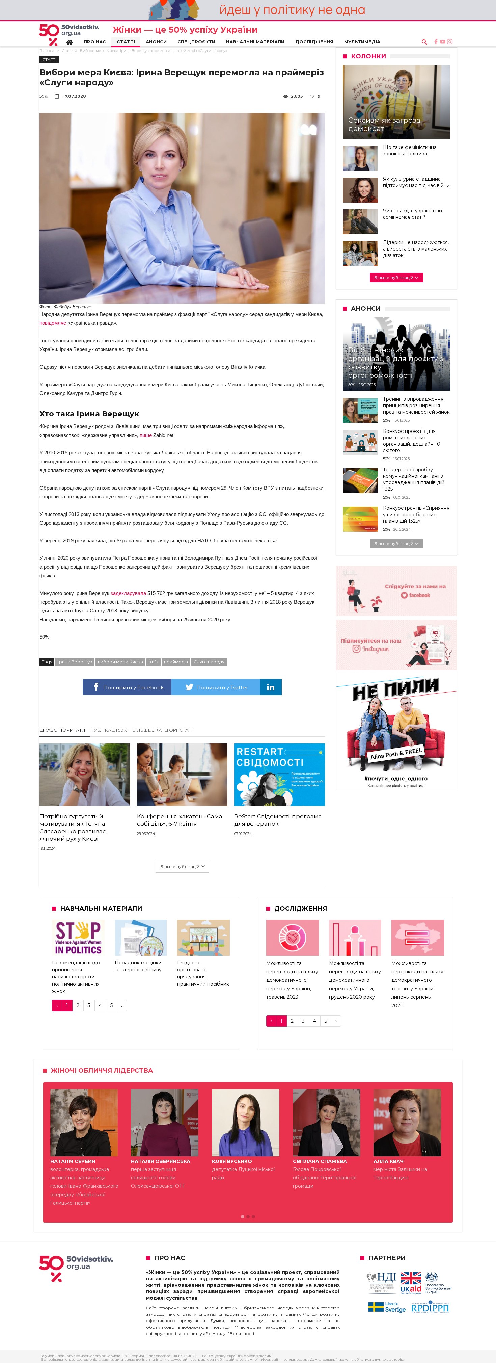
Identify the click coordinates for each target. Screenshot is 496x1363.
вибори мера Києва (120, 661)
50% (43, 96)
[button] (242, 1217)
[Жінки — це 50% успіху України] (69, 35)
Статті (67, 50)
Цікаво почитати (62, 730)
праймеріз (176, 661)
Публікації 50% (109, 730)
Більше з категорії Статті (164, 730)
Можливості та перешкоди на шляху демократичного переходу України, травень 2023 (292, 980)
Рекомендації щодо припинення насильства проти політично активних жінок (76, 977)
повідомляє (52, 323)
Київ (153, 661)
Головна (46, 50)
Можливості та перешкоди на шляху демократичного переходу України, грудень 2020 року (355, 980)
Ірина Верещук (75, 661)
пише (146, 435)
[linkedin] (271, 687)
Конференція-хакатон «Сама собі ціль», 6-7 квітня (179, 820)
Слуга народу (209, 661)
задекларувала (128, 593)
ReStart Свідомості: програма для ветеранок (278, 820)
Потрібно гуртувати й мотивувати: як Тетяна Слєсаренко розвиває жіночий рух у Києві (72, 827)
